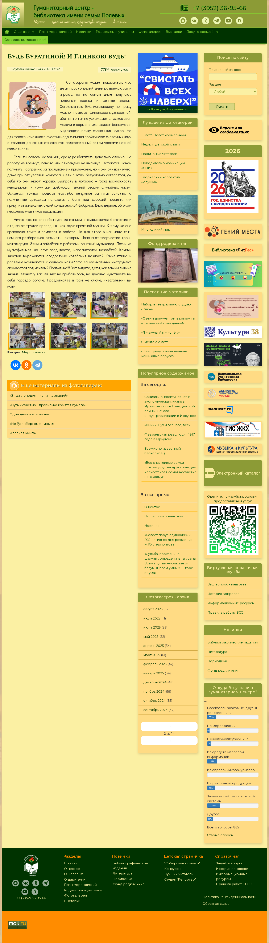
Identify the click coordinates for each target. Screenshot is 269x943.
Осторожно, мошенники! (25, 40)
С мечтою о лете (155, 342)
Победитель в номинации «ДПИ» (163, 165)
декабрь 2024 (154, 682)
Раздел (215, 84)
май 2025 (150, 637)
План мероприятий (55, 32)
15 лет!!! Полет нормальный (163, 135)
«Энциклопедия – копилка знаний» (39, 396)
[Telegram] (37, 365)
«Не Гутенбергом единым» (32, 424)
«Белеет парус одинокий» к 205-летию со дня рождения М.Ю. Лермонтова (168, 539)
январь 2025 (153, 673)
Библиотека (233, 249)
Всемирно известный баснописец (162, 450)
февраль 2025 (155, 664)
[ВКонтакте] (16, 365)
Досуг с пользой (199, 32)
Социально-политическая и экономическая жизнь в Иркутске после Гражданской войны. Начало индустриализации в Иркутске (170, 406)
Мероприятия (33, 352)
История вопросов (223, 594)
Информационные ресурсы (230, 603)
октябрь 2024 (154, 701)
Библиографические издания (232, 642)
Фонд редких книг (223, 670)
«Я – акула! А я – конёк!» (167, 109)
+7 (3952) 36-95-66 (219, 8)
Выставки (174, 32)
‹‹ (170, 726)
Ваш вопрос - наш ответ (164, 516)
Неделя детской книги (160, 144)
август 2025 (153, 609)
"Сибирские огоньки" (182, 863)
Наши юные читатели (159, 154)
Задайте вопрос (229, 863)
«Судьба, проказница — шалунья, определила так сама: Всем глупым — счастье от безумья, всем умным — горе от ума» (170, 563)
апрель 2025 (153, 646)
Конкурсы (172, 869)
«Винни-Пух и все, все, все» (167, 425)
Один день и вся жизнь (29, 414)
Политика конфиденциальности (229, 897)
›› (170, 740)
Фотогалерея (149, 32)
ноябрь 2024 (153, 691)
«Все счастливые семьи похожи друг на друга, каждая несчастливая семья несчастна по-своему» (170, 470)
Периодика (217, 661)
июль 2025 (152, 618)
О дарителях (74, 879)
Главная (7, 32)
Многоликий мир (155, 229)
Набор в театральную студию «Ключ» (166, 306)
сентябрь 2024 (155, 710)
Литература (217, 652)
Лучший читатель (178, 874)
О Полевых (73, 874)
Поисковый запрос (225, 70)
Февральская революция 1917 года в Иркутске (169, 436)
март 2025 (151, 655)
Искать (222, 106)
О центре (21, 32)
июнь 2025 (152, 627)
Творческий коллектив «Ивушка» (160, 179)
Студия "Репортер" (180, 879)
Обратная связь (216, 904)
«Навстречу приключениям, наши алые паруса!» (164, 353)
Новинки (83, 32)
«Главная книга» (23, 433)
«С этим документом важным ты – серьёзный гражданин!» (168, 320)
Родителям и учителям (115, 32)
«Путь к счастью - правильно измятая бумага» (48, 405)
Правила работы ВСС (225, 612)
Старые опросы (220, 835)
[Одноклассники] (26, 365)
